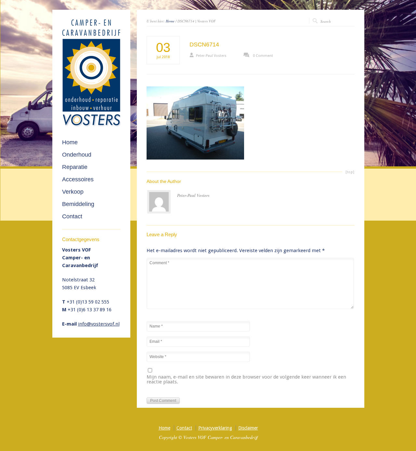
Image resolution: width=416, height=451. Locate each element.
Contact (72, 216)
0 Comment (263, 56)
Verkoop (73, 192)
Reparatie (74, 167)
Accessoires (78, 179)
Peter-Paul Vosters (211, 56)
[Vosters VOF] (91, 125)
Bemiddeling (78, 204)
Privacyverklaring (215, 428)
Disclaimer (248, 428)
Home (170, 21)
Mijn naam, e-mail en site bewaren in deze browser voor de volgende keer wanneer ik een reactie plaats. (246, 380)
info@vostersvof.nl (99, 324)
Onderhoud (76, 155)
